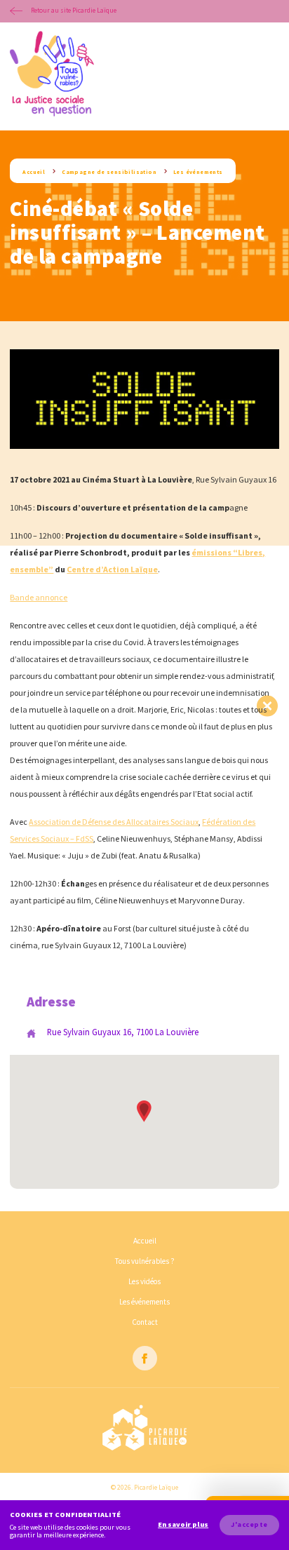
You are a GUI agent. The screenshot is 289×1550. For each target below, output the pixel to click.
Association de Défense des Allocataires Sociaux (114, 821)
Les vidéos (144, 1281)
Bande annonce (38, 597)
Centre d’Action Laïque (112, 569)
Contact (145, 1322)
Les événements (198, 171)
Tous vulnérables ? (145, 1261)
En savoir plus (183, 1524)
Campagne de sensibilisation (109, 171)
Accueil (33, 171)
